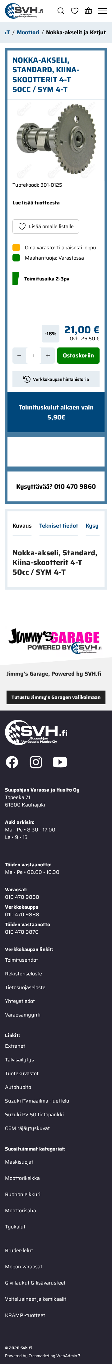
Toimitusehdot (21, 960)
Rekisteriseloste (23, 974)
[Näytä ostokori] (88, 11)
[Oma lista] (74, 11)
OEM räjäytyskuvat (27, 1128)
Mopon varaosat (23, 1267)
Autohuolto (18, 1087)
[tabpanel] (56, 562)
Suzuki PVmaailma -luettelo (37, 1101)
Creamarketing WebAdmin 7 (54, 1355)
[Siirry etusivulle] (24, 11)
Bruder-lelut (19, 1250)
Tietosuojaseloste (25, 987)
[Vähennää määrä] (19, 355)
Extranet (15, 1046)
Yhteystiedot (20, 1001)
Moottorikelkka (22, 1178)
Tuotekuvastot (22, 1073)
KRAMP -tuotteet (25, 1315)
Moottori (28, 32)
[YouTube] (60, 763)
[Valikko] (102, 11)
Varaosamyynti (22, 1015)
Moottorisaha (20, 1210)
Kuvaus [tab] (22, 525)
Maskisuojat (19, 1162)
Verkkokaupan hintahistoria (61, 379)
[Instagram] (36, 763)
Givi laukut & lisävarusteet (35, 1283)
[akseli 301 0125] (56, 140)
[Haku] (61, 11)
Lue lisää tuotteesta (36, 203)
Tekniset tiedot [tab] (58, 525)
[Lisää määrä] (48, 355)
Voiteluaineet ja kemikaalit (35, 1299)
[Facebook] (12, 763)
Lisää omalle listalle (51, 226)
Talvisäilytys (19, 1060)
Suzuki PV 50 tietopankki (34, 1114)
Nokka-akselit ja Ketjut (76, 32)
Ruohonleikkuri (22, 1194)
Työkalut (15, 1227)
